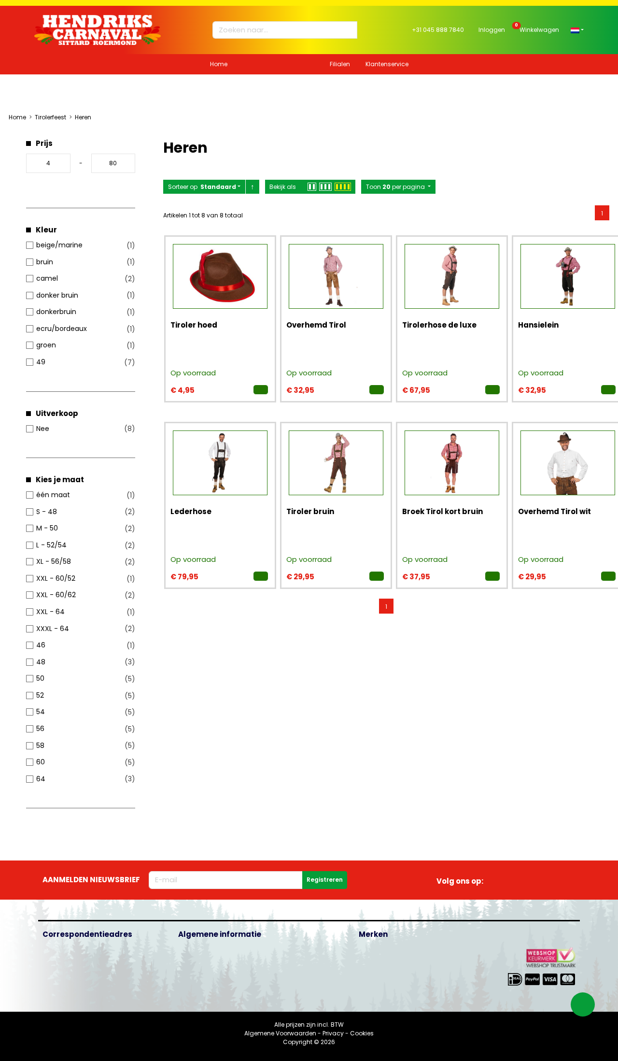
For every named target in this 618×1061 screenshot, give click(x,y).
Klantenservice (386, 64)
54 (40, 712)
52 (40, 695)
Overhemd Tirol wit (554, 511)
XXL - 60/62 (56, 595)
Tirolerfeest (50, 117)
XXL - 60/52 (55, 578)
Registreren (325, 879)
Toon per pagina (396, 187)
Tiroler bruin (310, 511)
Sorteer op (202, 187)
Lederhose (190, 511)
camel (47, 278)
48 (40, 662)
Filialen (340, 64)
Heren (83, 117)
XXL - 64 (50, 612)
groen (46, 345)
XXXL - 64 (52, 628)
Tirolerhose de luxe (439, 325)
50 (40, 678)
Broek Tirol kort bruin (442, 511)
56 (40, 728)
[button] (577, 30)
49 (40, 362)
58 (40, 745)
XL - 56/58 (53, 561)
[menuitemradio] (602, 212)
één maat (53, 495)
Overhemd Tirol (316, 325)
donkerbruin (56, 311)
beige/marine (59, 245)
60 (40, 762)
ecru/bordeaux (61, 328)
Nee (42, 428)
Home (218, 64)
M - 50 (47, 528)
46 (40, 645)
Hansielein (538, 325)
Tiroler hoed (193, 325)
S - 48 (46, 511)
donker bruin (57, 295)
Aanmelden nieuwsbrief (91, 880)
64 (40, 779)
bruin (44, 262)
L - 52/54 (51, 545)
